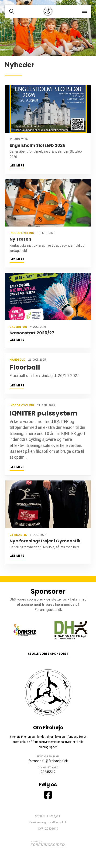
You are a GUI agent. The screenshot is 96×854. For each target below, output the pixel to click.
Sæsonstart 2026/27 (32, 333)
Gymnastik (18, 535)
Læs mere (17, 165)
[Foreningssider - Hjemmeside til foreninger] (48, 843)
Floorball (25, 367)
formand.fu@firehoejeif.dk (48, 761)
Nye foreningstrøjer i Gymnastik (45, 541)
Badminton (18, 327)
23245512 (48, 772)
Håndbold (17, 359)
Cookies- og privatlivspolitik (48, 822)
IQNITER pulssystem (43, 413)
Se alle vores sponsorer (48, 654)
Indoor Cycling (22, 233)
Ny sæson (20, 239)
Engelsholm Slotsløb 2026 (37, 145)
